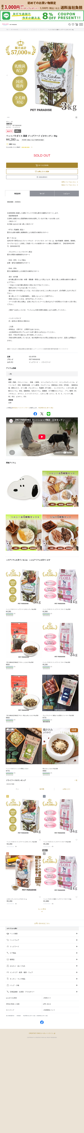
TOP (7, 29)
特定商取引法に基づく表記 (45, 407)
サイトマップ (10, 1010)
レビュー (67, 193)
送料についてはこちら (68, 182)
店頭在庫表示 (43, 177)
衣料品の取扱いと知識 (12, 1004)
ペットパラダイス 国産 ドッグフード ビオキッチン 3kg (61, 29)
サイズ (42, 193)
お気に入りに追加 (43, 171)
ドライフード (43, 29)
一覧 (75, 780)
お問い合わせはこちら (42, 923)
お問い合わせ (47, 1004)
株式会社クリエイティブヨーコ (21, 407)
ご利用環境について (49, 1010)
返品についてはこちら (68, 185)
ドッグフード (34, 29)
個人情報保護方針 (10, 1015)
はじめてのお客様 (11, 998)
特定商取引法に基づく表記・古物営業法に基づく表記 (35, 1015)
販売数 (42, 789)
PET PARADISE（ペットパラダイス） (20, 29)
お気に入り (66, 789)
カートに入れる (43, 165)
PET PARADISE (17, 125)
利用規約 (19, 1015)
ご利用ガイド (47, 998)
